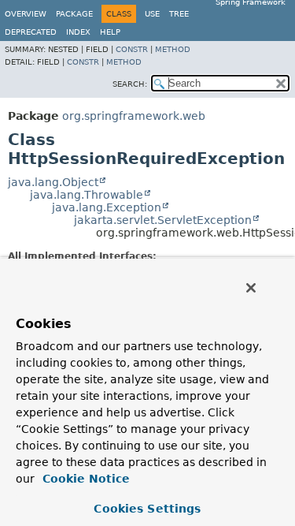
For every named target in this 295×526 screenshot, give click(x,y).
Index (78, 32)
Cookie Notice (84, 478)
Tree (179, 13)
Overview (25, 13)
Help (110, 32)
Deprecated (31, 32)
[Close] (251, 287)
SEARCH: (129, 84)
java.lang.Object (53, 182)
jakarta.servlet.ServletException (163, 220)
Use (152, 13)
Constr (132, 49)
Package (74, 13)
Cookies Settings (147, 508)
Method (172, 49)
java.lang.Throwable (86, 194)
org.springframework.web (133, 116)
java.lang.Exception (106, 207)
